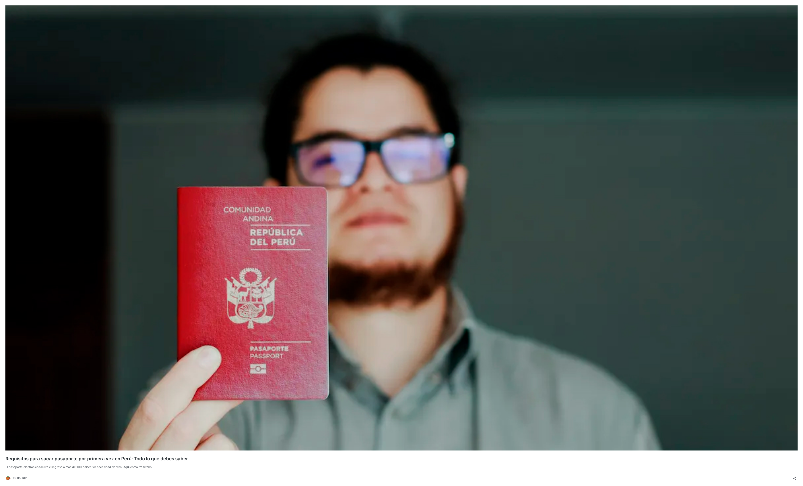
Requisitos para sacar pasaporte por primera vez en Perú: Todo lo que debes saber (96, 458)
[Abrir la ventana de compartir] (795, 477)
